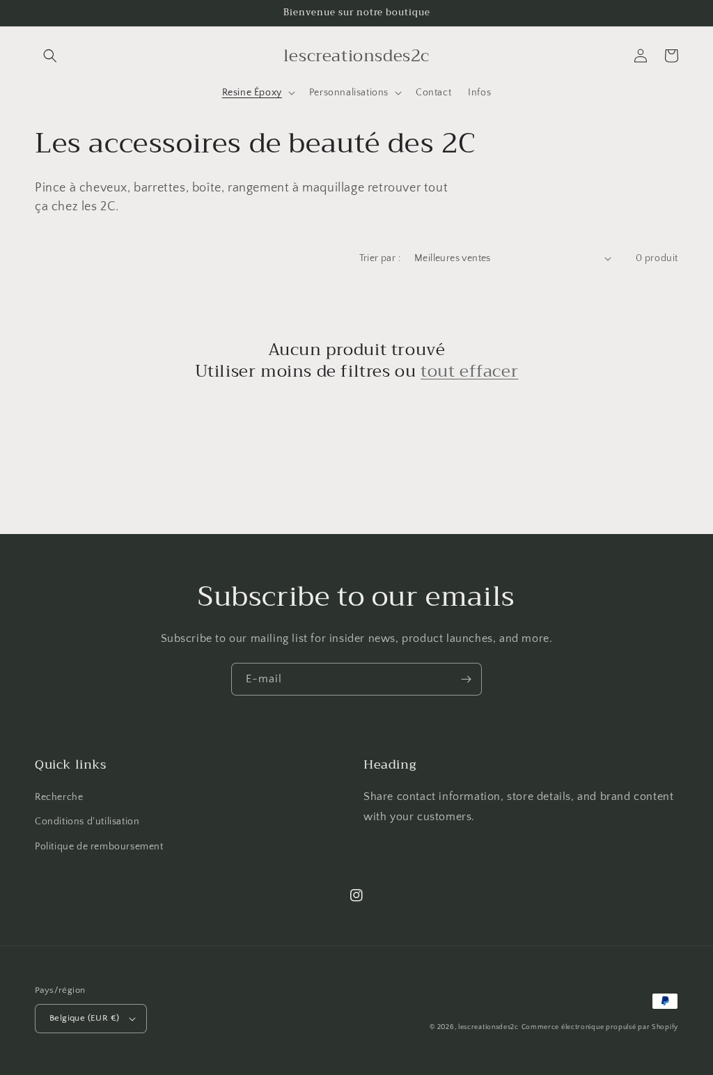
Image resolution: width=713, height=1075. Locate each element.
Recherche (59, 797)
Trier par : (379, 258)
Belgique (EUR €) (84, 1018)
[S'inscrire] (465, 679)
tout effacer (469, 371)
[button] (50, 55)
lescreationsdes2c (488, 1027)
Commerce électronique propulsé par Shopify (600, 1027)
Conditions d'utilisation (87, 821)
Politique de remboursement (99, 846)
